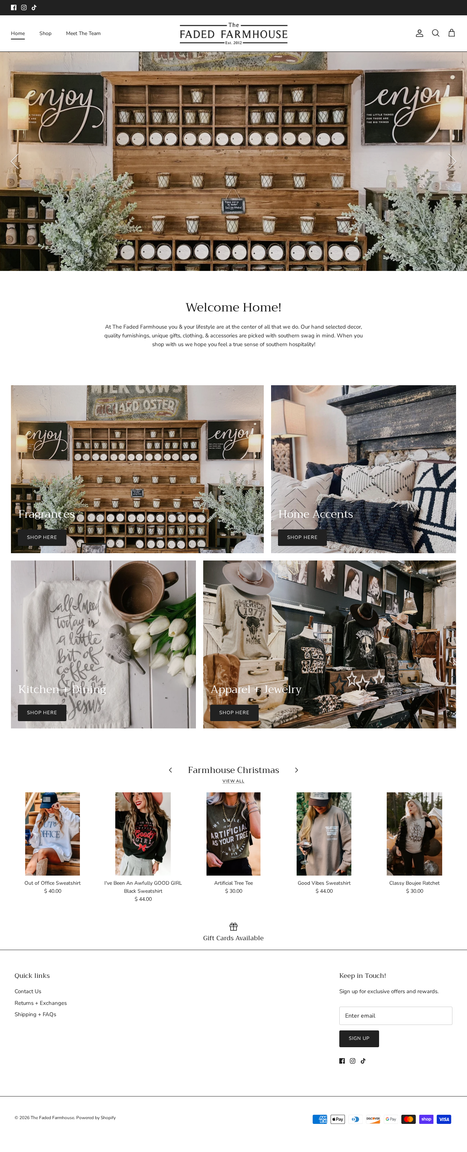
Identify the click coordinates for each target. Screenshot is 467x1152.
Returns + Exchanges (41, 1003)
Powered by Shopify (96, 1118)
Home (18, 33)
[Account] (418, 33)
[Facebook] (13, 7)
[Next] (452, 161)
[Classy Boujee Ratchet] (414, 834)
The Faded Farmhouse (52, 1118)
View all (233, 781)
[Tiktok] (34, 7)
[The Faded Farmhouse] (233, 33)
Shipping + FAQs (35, 1014)
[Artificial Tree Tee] (233, 834)
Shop (45, 33)
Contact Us (28, 991)
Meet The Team (83, 33)
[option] (233, 161)
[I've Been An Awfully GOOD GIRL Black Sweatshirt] (143, 834)
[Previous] (14, 161)
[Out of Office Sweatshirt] (52, 834)
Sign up (359, 1038)
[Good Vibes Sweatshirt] (324, 834)
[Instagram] (24, 7)
